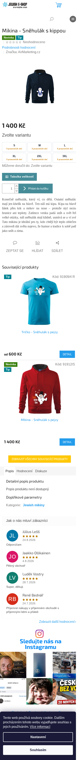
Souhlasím (38, 750)
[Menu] (73, 19)
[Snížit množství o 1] (16, 190)
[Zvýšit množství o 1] (16, 186)
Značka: (23, 52)
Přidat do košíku (38, 188)
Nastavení (38, 737)
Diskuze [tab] (41, 471)
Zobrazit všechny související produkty (40, 459)
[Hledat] (52, 19)
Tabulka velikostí (22, 176)
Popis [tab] (9, 471)
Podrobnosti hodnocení (18, 47)
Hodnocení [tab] (24, 471)
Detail (67, 354)
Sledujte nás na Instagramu (40, 644)
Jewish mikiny (34, 505)
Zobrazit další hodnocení (57, 621)
